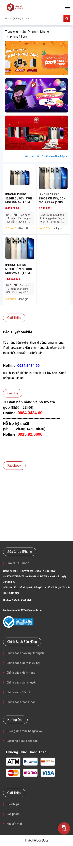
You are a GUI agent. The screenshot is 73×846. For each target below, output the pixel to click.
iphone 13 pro (18, 36)
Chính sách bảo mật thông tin (25, 653)
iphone (44, 31)
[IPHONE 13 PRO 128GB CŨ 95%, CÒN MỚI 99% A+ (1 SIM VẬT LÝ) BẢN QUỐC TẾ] (19, 177)
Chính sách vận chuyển (21, 682)
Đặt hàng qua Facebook (22, 740)
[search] (66, 18)
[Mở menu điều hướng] (67, 7)
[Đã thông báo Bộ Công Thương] (18, 622)
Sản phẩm (13, 814)
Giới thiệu (12, 804)
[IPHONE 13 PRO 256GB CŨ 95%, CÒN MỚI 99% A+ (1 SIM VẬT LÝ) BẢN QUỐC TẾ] (53, 177)
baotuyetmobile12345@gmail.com (22, 610)
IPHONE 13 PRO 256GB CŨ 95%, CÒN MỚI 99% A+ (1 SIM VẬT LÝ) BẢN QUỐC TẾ (52, 202)
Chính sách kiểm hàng (20, 672)
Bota (45, 840)
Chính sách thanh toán (20, 702)
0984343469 (19, 600)
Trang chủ (11, 31)
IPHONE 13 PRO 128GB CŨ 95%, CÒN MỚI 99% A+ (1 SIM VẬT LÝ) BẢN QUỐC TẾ (18, 202)
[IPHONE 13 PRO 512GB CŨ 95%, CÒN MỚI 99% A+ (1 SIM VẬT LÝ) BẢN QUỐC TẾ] (19, 248)
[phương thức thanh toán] (30, 766)
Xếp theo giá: (32, 156)
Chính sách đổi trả (18, 692)
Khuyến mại (14, 823)
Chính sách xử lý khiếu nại (23, 663)
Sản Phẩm (29, 31)
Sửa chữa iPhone (17, 563)
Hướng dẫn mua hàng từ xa (24, 731)
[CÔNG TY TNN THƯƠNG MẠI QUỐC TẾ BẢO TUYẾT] (15, 7)
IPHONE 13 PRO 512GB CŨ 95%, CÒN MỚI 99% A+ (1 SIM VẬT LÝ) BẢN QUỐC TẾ (18, 273)
